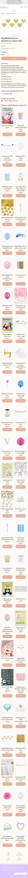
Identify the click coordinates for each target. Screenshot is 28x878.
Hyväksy (20, 873)
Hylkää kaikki (7, 873)
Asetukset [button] (14, 876)
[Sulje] (26, 866)
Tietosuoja (7, 870)
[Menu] (14, 11)
